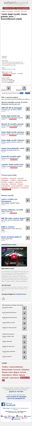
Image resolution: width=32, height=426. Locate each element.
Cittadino (10, 11)
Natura (11, 182)
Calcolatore (7, 375)
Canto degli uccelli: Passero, (13, 140)
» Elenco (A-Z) (8, 8)
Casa (10, 372)
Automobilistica (17, 186)
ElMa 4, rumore (7, 227)
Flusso (20, 184)
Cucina (23, 372)
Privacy (16, 409)
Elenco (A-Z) (7, 75)
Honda (4, 182)
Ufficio (15, 375)
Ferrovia (17, 370)
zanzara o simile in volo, (8, 336)
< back (3, 11)
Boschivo (19, 182)
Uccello (24, 11)
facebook (28, 93)
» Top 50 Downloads (21, 8)
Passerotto (6, 186)
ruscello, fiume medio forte (12, 164)
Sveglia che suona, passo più (9, 327)
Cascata (5, 184)
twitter (21, 93)
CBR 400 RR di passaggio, (12, 108)
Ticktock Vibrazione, (7, 341)
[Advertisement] (16, 37)
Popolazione (14, 188)
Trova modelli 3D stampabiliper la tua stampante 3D (16, 397)
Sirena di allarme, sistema (8, 322)
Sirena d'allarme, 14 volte (12, 210)
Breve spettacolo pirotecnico (9, 312)
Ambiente (24, 188)
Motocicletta (22, 180)
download (3, 111)
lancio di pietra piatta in (11, 237)
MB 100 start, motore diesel (13, 218)
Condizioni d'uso (14, 408)
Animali (17, 11)
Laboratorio (14, 378)
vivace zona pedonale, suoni (12, 148)
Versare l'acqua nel (7, 356)
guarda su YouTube (16, 391)
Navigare (5, 180)
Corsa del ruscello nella (11, 156)
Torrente (13, 184)
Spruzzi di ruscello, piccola (12, 124)
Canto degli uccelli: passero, (13, 132)
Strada (5, 372)
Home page (6, 408)
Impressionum (24, 408)
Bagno (16, 372)
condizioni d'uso (21, 294)
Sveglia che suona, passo (8, 346)
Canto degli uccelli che (10, 116)
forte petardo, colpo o (7, 307)
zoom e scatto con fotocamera (9, 200)
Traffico (13, 180)
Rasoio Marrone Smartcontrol (9, 317)
